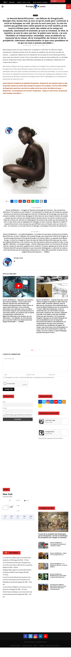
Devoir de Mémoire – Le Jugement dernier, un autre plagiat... (58, 565)
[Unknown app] (41, 423)
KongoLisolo (49, 432)
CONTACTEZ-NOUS (27, 645)
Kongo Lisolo (28, 45)
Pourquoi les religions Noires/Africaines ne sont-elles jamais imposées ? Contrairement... (58, 587)
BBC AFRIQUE (14, 553)
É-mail (4, 408)
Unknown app (50, 420)
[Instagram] (35, 636)
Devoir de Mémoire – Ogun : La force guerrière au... (58, 554)
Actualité (35, 15)
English (54, 1)
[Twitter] (30, 636)
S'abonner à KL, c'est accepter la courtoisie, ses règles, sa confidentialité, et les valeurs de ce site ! (17, 415)
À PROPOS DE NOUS (15, 645)
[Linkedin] (40, 636)
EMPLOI (36, 645)
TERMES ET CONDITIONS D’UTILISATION (49, 645)
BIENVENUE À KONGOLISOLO (57, 2)
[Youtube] (45, 636)
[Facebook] (25, 636)
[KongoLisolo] (41, 435)
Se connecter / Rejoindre (40, 2)
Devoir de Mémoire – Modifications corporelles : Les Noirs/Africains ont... (58, 575)
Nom (4, 402)
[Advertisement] (35, 109)
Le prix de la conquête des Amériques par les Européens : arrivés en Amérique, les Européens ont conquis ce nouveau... (53, 536)
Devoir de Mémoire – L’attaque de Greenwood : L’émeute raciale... (58, 544)
